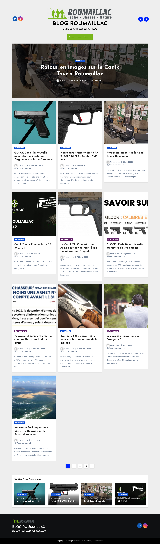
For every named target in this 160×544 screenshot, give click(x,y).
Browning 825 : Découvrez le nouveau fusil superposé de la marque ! (79, 339)
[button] (145, 70)
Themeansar (97, 541)
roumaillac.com (84, 37)
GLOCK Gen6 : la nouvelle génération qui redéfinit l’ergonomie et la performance (33, 156)
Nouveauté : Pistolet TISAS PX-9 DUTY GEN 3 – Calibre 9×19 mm (79, 156)
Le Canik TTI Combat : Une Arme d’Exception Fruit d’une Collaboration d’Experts (78, 248)
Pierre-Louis (66, 81)
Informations (66, 239)
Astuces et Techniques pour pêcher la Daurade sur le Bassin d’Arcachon (31, 431)
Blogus (87, 541)
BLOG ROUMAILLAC (80, 24)
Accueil (72, 37)
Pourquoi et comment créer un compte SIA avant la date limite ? (33, 339)
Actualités (80, 61)
